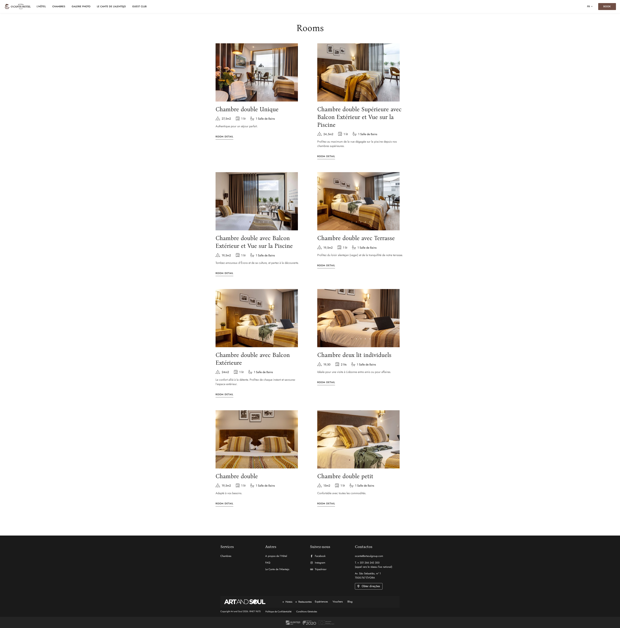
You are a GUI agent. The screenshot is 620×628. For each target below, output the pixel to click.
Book (607, 6)
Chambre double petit (345, 476)
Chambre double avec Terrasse (356, 238)
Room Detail (224, 136)
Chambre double (237, 476)
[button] (250, 93)
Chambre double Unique (247, 109)
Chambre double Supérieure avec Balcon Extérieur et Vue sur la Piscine (359, 117)
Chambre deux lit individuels (354, 355)
